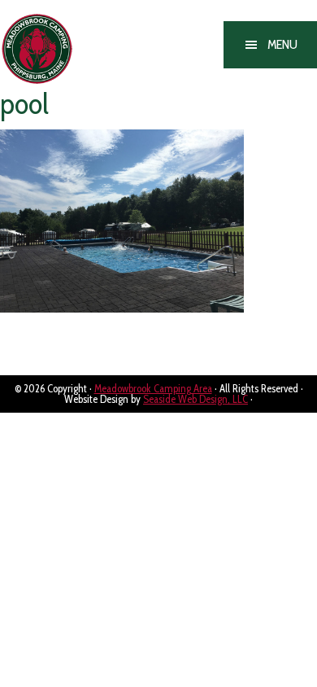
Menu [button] (282, 44)
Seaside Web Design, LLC (195, 398)
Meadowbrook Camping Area (63, 49)
